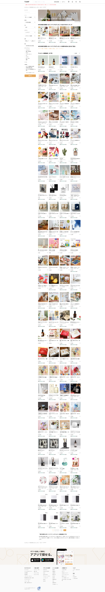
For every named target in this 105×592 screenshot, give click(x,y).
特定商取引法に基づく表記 (29, 577)
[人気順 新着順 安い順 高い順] (76, 53)
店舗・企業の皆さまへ (28, 582)
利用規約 (26, 574)
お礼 (53, 581)
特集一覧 (35, 571)
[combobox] (42, 2)
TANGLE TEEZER (46, 571)
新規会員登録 (56, 1)
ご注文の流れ (64, 569)
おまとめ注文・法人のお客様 (66, 580)
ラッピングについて (65, 574)
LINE (73, 575)
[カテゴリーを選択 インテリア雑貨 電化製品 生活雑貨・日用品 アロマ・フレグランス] (30, 36)
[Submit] (34, 2)
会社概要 (26, 572)
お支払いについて (65, 572)
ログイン (63, 1)
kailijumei (45, 569)
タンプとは (26, 569)
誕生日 (53, 569)
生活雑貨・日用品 (52, 48)
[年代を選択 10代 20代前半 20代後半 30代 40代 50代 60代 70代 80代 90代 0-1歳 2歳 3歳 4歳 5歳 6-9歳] (30, 27)
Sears (44, 572)
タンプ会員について (65, 577)
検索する (30, 75)
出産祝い (54, 572)
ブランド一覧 (36, 572)
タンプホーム (26, 7)
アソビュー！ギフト (46, 576)
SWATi (44, 579)
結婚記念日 (54, 579)
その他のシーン (55, 584)
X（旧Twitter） (75, 578)
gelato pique (45, 574)
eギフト (63, 571)
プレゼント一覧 (36, 569)
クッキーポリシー (27, 579)
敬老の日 (54, 574)
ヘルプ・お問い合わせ (76, 570)
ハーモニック (45, 577)
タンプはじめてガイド (28, 571)
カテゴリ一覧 (36, 574)
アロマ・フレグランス (59, 48)
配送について (64, 576)
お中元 (53, 576)
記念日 (53, 577)
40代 (41, 7)
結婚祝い (54, 571)
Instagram (75, 576)
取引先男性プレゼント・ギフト (34, 7)
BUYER (44, 581)
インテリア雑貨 (40, 48)
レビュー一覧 (26, 581)
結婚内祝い (54, 582)
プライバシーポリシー (28, 576)
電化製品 (46, 48)
